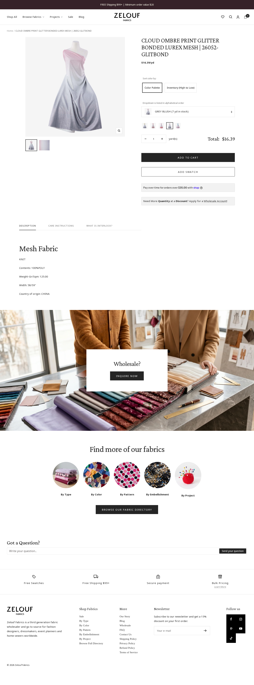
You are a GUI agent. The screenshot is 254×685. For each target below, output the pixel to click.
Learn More (220, 586)
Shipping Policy (128, 639)
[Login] (237, 17)
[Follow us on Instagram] (240, 619)
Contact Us (125, 634)
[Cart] (245, 16)
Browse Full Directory (91, 643)
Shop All (12, 16)
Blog (81, 16)
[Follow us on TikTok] (231, 638)
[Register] (205, 630)
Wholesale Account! (215, 201)
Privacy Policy (127, 643)
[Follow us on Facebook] (231, 619)
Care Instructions (61, 225)
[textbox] (113, 551)
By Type (83, 621)
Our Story (125, 616)
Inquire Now (127, 376)
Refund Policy (127, 647)
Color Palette (152, 87)
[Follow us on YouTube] (240, 628)
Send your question (233, 551)
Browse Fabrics (31, 16)
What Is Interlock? (99, 225)
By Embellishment (89, 634)
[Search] (230, 16)
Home (10, 30)
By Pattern (85, 630)
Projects (55, 16)
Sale (70, 16)
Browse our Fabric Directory (127, 509)
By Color (84, 625)
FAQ (122, 630)
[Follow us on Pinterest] (231, 628)
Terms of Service (129, 652)
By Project (85, 639)
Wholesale (125, 625)
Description (27, 225)
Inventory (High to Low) (180, 87)
